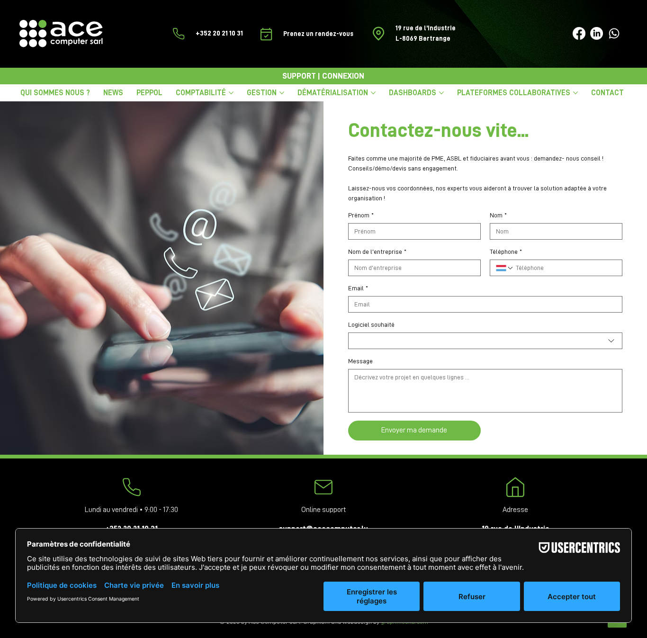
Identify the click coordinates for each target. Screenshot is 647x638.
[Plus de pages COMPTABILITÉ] (231, 92)
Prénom (361, 215)
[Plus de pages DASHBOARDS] (441, 92)
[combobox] (485, 340)
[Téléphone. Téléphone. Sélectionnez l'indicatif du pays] (505, 268)
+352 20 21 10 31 (219, 33)
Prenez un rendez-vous (319, 33)
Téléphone (506, 251)
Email (358, 288)
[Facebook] (579, 33)
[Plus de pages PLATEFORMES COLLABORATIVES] (575, 92)
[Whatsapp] (614, 33)
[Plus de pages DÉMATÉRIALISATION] (373, 92)
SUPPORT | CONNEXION (323, 76)
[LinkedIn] (596, 33)
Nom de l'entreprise (377, 251)
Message (360, 361)
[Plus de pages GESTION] (281, 92)
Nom (498, 215)
